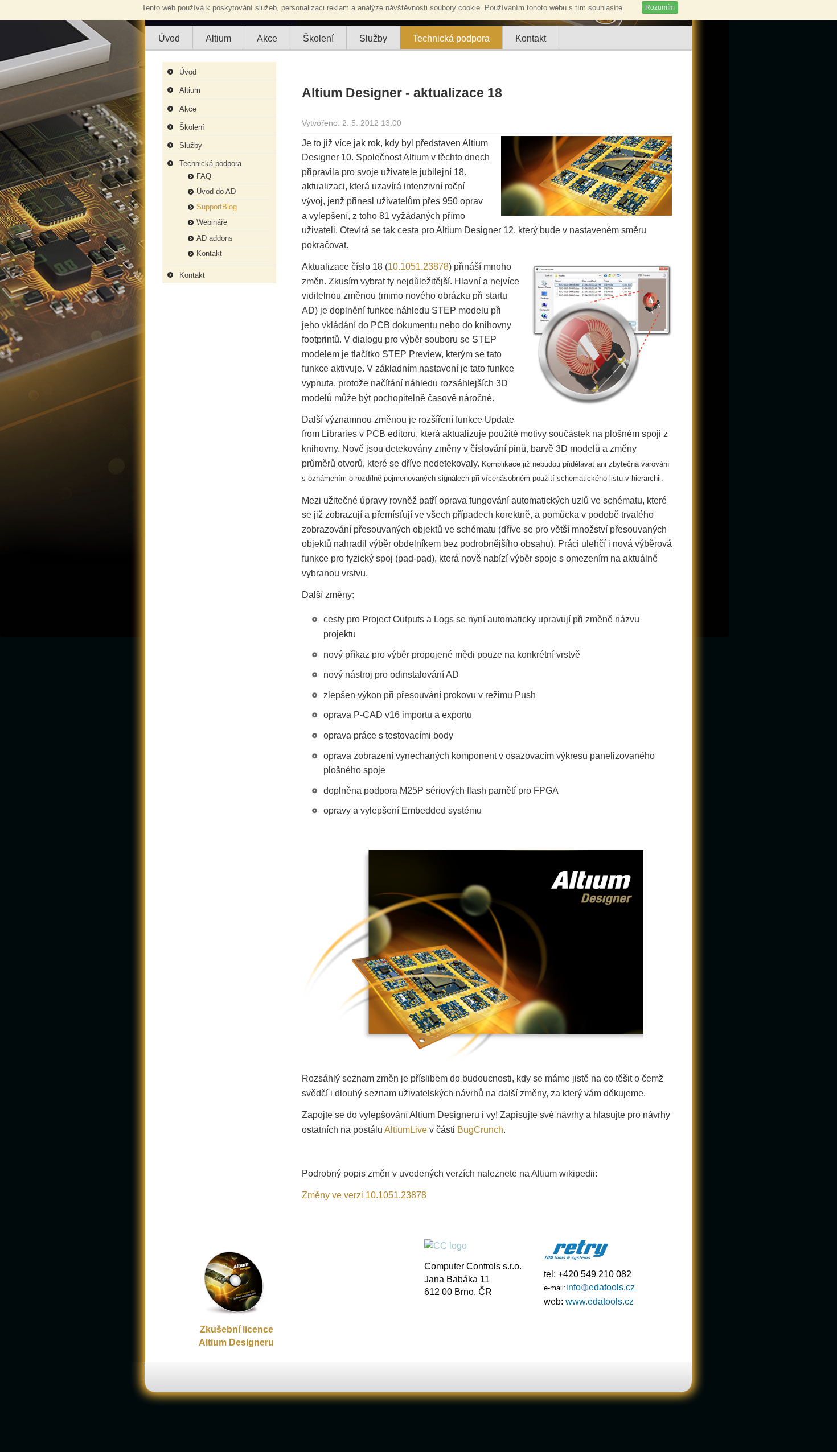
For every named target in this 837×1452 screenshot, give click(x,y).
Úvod (187, 72)
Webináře (211, 222)
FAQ (203, 176)
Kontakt (209, 253)
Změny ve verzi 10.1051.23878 (364, 1195)
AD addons (214, 238)
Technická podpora (210, 163)
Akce (187, 109)
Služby (190, 145)
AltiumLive (405, 1130)
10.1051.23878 (418, 266)
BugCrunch (480, 1130)
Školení (191, 127)
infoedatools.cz (600, 1287)
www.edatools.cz (599, 1301)
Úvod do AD (216, 191)
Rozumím (660, 7)
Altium (189, 90)
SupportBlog (216, 207)
